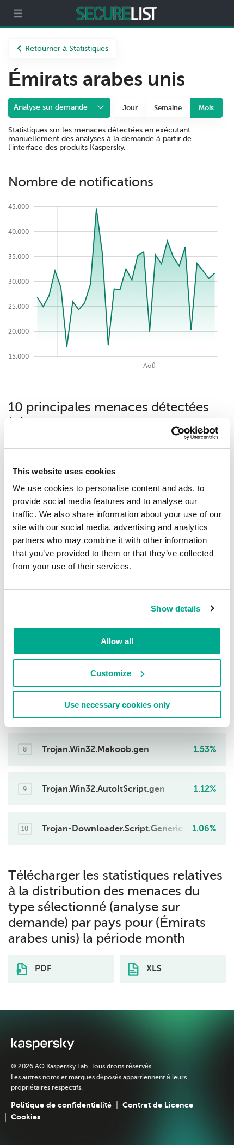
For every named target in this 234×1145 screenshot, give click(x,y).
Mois (206, 108)
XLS (153, 969)
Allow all (117, 641)
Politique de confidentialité (61, 1105)
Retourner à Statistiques (66, 48)
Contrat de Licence (157, 1105)
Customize (110, 673)
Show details (175, 608)
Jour (130, 108)
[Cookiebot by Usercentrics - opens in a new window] (170, 433)
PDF (42, 969)
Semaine (168, 108)
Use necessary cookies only (117, 704)
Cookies (25, 1116)
